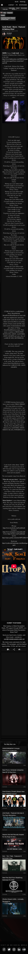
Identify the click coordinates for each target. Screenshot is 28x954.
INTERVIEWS (23, 5)
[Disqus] (14, 673)
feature (3, 15)
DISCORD (12, 8)
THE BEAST (9, 33)
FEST (18, 8)
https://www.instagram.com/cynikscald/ (14, 532)
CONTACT (11, 5)
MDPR (4, 53)
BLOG (16, 2)
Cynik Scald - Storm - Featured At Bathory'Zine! (8, 18)
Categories (9, 13)
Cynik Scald (15, 53)
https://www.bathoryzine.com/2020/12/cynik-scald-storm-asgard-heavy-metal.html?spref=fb (15, 61)
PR (17, 5)
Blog (5, 13)
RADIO (22, 2)
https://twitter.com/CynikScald (16, 534)
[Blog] (2, 22)
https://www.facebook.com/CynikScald (14, 528)
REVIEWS (24, 8)
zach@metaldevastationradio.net (14, 639)
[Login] (24, 1)
